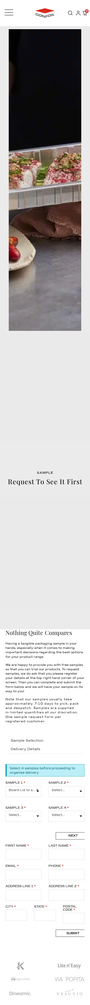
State (40, 906)
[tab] (27, 740)
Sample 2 (58, 782)
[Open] (8, 12)
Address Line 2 (63, 886)
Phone (56, 866)
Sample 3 (15, 807)
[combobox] (23, 791)
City (10, 906)
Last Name (59, 845)
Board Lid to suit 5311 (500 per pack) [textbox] (23, 790)
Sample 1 (15, 782)
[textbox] (66, 790)
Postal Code (69, 908)
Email (12, 866)
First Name (17, 845)
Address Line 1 (20, 886)
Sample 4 (58, 807)
